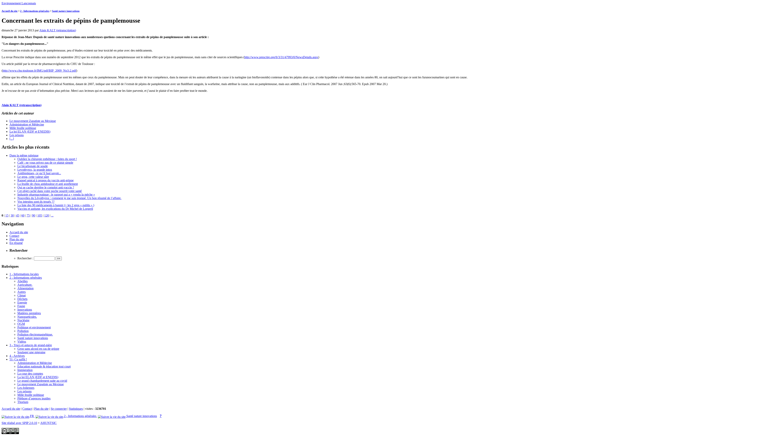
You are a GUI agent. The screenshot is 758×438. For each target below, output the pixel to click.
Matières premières (29, 313)
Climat (21, 295)
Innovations (24, 309)
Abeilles (22, 281)
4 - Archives (17, 355)
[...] (11, 138)
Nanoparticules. (27, 316)
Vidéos (21, 341)
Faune (21, 306)
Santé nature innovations (66, 10)
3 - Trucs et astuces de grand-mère (30, 345)
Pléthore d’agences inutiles (34, 398)
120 (46, 215)
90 (33, 215)
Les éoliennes (25, 387)
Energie (22, 302)
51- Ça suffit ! (18, 359)
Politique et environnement (34, 327)
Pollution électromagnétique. (35, 334)
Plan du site (16, 239)
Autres (21, 292)
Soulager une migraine (31, 352)
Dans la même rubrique (23, 155)
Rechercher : (25, 258)
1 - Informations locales (24, 274)
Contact (14, 235)
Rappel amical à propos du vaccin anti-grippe (45, 180)
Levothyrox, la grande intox (34, 169)
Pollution (23, 331)
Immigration (25, 370)
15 (6, 215)
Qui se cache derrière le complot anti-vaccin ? (45, 187)
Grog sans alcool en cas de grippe (38, 348)
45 (17, 215)
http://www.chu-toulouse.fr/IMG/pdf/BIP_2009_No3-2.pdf (39, 70)
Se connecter (59, 408)
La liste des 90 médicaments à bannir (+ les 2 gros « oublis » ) (55, 205)
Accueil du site (10, 10)
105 (39, 215)
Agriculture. (24, 284)
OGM (21, 323)
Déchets (22, 299)
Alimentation (25, 288)
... (52, 215)
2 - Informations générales (34, 10)
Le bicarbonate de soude (32, 166)
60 (22, 215)
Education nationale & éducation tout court (44, 366)
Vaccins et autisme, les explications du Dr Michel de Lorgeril (55, 208)
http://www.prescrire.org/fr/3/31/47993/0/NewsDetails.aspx (281, 57)
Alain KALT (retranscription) (57, 30)
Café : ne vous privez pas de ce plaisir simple (45, 162)
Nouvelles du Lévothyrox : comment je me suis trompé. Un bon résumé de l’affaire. (69, 198)
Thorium (22, 402)
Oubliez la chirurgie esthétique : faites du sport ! (47, 159)
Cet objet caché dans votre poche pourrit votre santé (49, 191)
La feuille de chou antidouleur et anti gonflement (47, 184)
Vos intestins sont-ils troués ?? (35, 201)
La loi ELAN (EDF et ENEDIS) (29, 131)
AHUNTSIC (48, 423)
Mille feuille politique (22, 128)
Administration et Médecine (26, 124)
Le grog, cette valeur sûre (33, 176)
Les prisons (16, 135)
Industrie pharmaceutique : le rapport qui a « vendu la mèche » (56, 194)
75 (28, 215)
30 (12, 215)
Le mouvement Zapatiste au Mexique (32, 121)
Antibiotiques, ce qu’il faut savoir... (39, 173)
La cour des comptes (30, 373)
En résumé (16, 243)
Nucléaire (23, 320)
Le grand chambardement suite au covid (42, 380)
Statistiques (76, 408)
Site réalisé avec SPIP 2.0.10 (19, 423)
